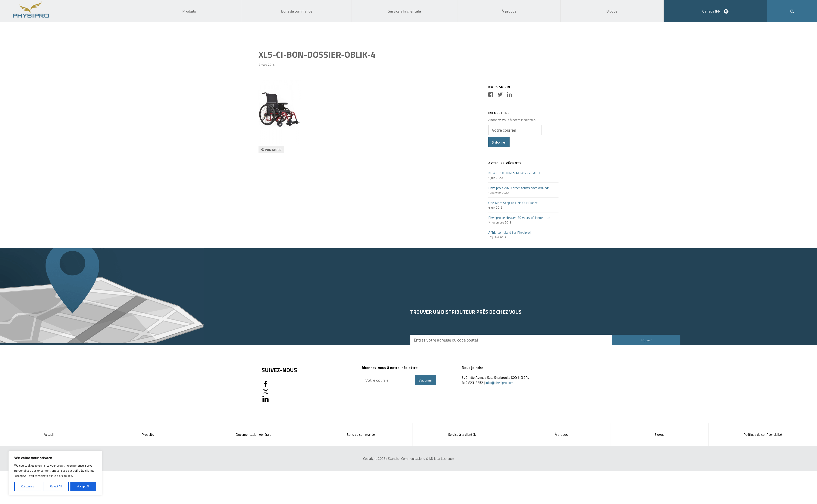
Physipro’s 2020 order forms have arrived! (518, 187)
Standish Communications (406, 458)
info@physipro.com (500, 382)
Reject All (56, 486)
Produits (148, 434)
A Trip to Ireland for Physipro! (509, 232)
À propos (561, 434)
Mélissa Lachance (441, 458)
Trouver (646, 340)
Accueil (49, 434)
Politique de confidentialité (763, 434)
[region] (55, 473)
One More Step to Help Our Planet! (513, 202)
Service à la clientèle (462, 434)
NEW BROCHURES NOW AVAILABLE (514, 172)
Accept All (83, 486)
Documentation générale (253, 434)
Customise (27, 486)
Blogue (659, 434)
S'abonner (499, 142)
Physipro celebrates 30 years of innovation (519, 217)
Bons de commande (361, 434)
